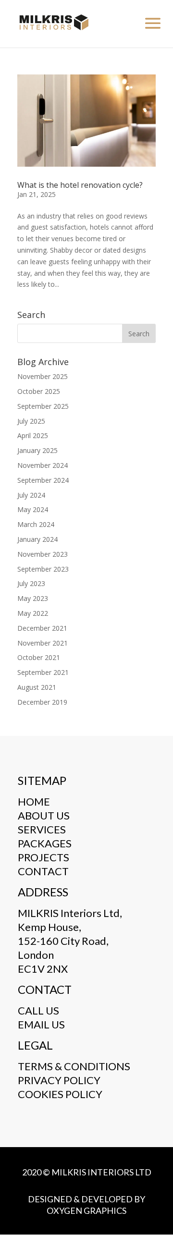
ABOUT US (44, 815)
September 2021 (43, 672)
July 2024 (31, 495)
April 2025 (32, 435)
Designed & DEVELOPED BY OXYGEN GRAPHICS (86, 1205)
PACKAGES (45, 843)
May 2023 (32, 598)
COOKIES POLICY (60, 1094)
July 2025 (31, 421)
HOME (34, 801)
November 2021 (42, 643)
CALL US (38, 1010)
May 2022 (32, 613)
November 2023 (42, 554)
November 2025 (42, 376)
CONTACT (43, 871)
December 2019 (42, 702)
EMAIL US (41, 1024)
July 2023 (31, 583)
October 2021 (38, 657)
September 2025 (43, 406)
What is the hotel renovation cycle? (80, 185)
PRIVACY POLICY (59, 1080)
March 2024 (35, 524)
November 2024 (42, 465)
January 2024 (37, 539)
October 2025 (38, 391)
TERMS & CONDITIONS (74, 1066)
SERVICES (42, 829)
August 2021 (36, 687)
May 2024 (32, 509)
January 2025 (37, 450)
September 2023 (43, 569)
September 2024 (43, 480)
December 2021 (42, 628)
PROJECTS (43, 857)
